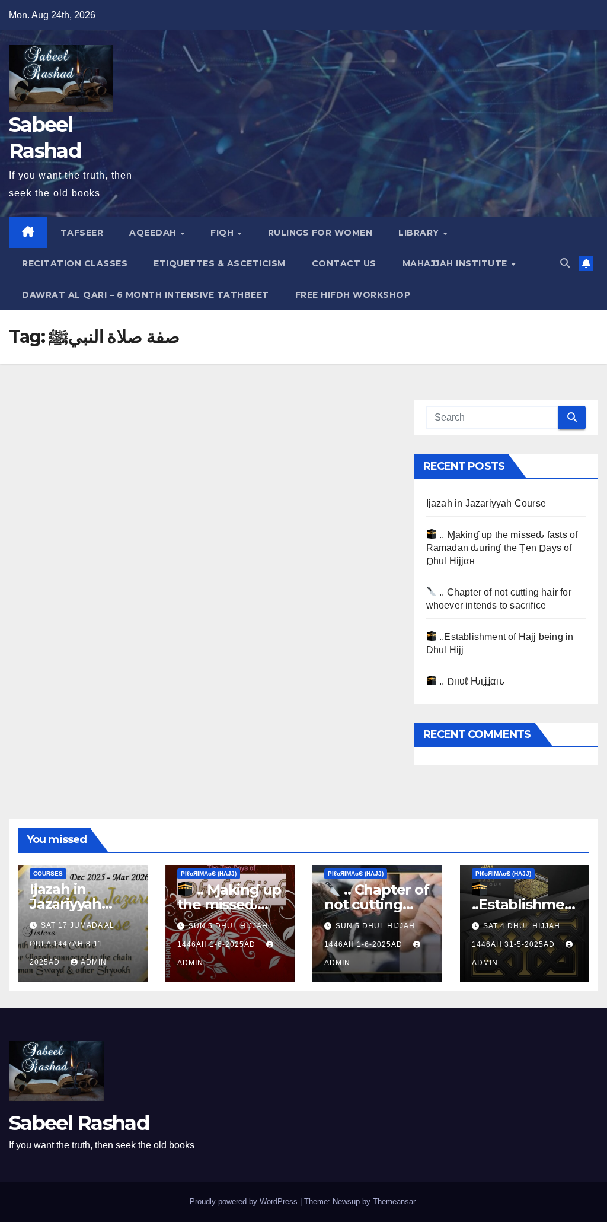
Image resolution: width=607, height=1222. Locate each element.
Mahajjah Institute (456, 263)
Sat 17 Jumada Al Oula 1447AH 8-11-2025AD (72, 943)
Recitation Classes (74, 263)
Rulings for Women (320, 232)
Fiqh (223, 232)
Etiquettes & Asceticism (220, 263)
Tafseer (82, 232)
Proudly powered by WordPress (245, 1201)
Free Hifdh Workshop (353, 294)
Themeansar (394, 1201)
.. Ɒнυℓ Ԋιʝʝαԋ (470, 681)
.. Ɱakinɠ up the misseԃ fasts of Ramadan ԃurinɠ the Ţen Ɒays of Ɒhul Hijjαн (502, 548)
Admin (94, 962)
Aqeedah (154, 232)
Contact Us (344, 263)
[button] (565, 263)
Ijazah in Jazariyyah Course (486, 503)
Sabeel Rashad (79, 1122)
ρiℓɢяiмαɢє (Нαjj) (209, 873)
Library (420, 232)
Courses (48, 873)
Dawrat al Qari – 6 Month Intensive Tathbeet (145, 294)
